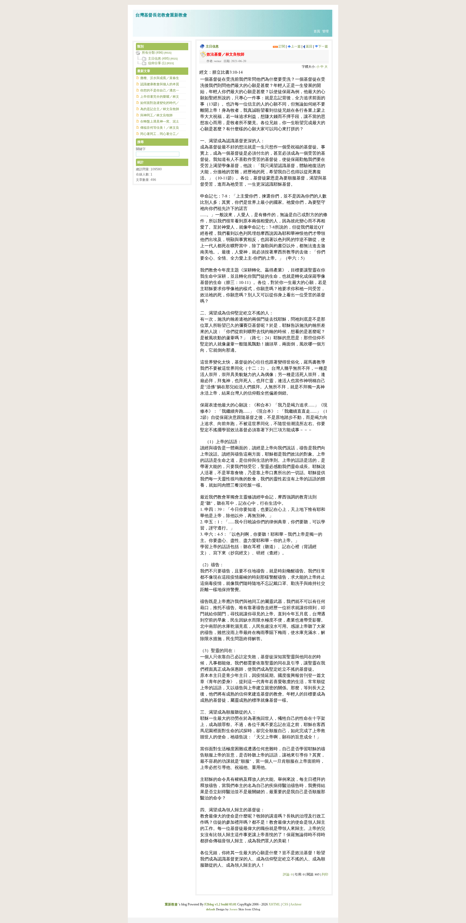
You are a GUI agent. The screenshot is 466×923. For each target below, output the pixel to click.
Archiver (295, 904)
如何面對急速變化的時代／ (159, 103)
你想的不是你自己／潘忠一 (159, 90)
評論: (288, 874)
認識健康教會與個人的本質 (159, 84)
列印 (325, 874)
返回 (308, 46)
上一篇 (296, 46)
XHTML (274, 904)
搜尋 (140, 142)
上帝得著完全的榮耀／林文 (159, 97)
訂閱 (281, 46)
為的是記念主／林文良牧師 (159, 109)
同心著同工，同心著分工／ (159, 134)
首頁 (317, 31)
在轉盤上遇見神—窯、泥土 (159, 121)
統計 (140, 162)
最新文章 (143, 71)
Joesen (233, 909)
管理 (325, 31)
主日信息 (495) (159, 58)
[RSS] (168, 52)
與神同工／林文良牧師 (156, 115)
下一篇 (323, 46)
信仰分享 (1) (157, 63)
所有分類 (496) (152, 53)
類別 (140, 46)
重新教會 (171, 904)
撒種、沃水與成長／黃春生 (159, 78)
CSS (285, 904)
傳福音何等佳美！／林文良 (159, 128)
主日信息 (212, 46)
